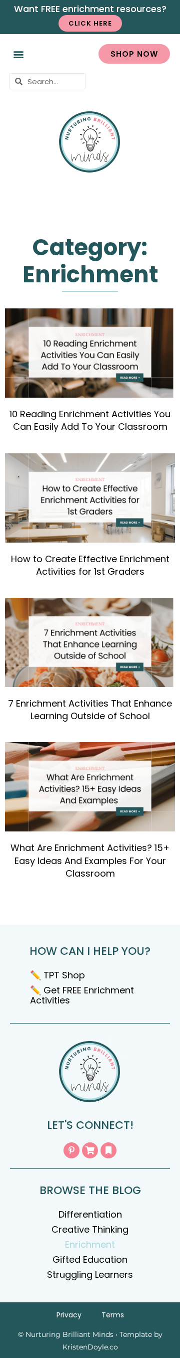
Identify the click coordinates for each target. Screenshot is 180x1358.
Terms (113, 1315)
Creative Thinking (90, 1229)
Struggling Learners (90, 1274)
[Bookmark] (108, 1150)
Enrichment (90, 1244)
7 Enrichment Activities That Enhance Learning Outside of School (90, 709)
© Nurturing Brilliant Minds (66, 1334)
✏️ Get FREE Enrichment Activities (82, 995)
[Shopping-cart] (90, 1150)
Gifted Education (90, 1259)
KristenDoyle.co (90, 1346)
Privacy (69, 1315)
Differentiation (90, 1214)
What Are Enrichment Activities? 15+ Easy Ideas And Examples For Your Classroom (90, 860)
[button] (18, 54)
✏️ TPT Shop (57, 975)
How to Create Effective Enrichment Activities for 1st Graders (90, 565)
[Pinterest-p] (72, 1150)
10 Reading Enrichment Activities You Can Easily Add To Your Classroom (90, 420)
